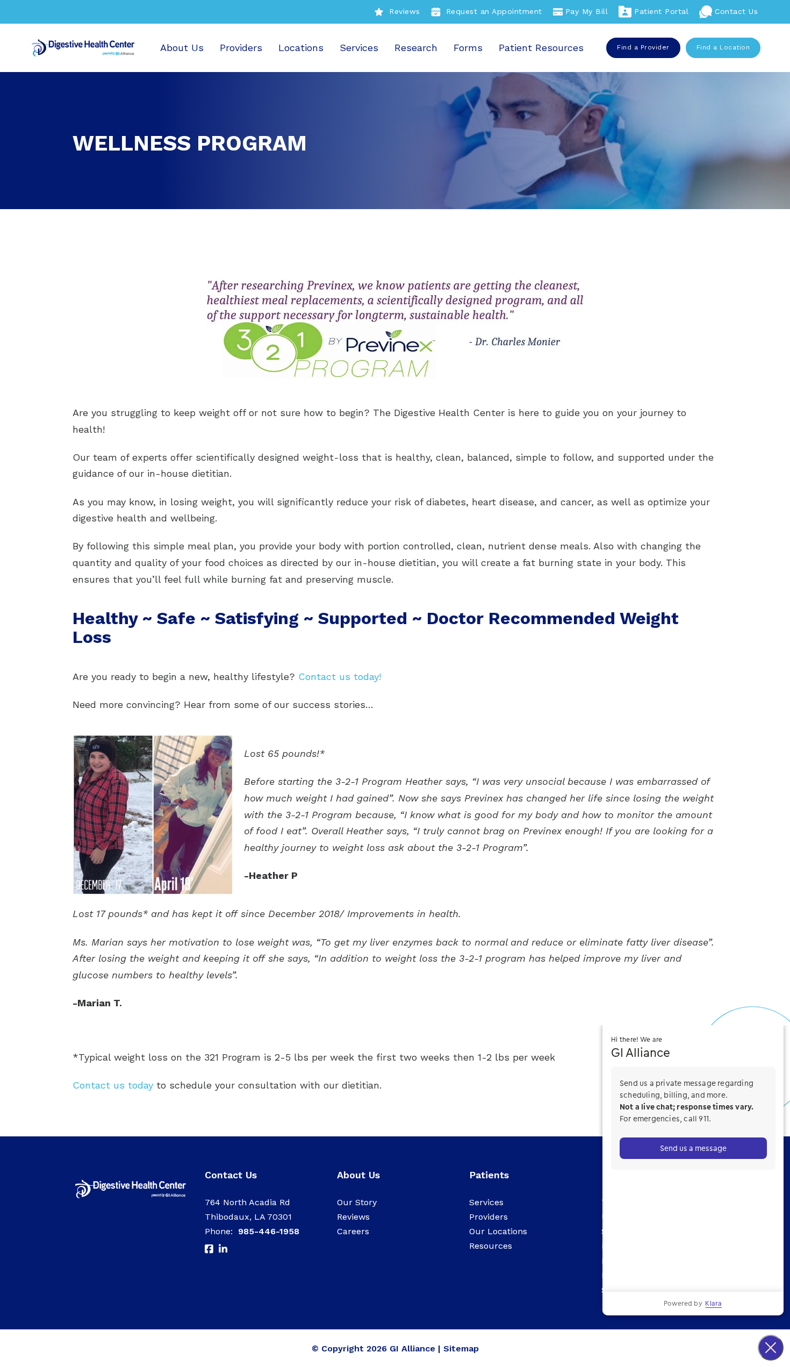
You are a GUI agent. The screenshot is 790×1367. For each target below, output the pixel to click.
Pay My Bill (586, 11)
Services (359, 47)
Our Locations (498, 1231)
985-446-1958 (268, 1231)
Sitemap (461, 1348)
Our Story (357, 1202)
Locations (301, 47)
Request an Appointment (494, 11)
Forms (468, 47)
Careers (353, 1231)
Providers (241, 47)
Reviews (404, 11)
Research (415, 47)
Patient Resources (541, 47)
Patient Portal (661, 11)
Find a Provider (643, 47)
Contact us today (113, 1085)
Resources (490, 1246)
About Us (182, 47)
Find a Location (723, 47)
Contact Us (736, 11)
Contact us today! (339, 676)
